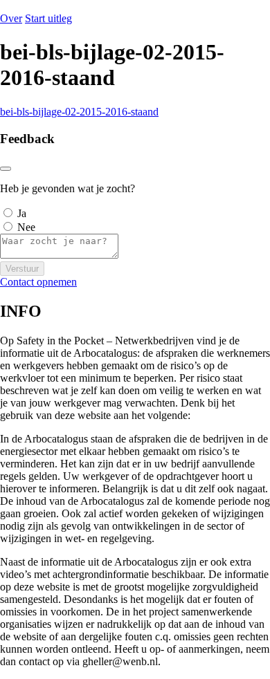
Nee (26, 227)
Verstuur (22, 268)
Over (11, 18)
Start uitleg (48, 18)
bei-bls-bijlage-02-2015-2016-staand (79, 112)
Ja (21, 213)
